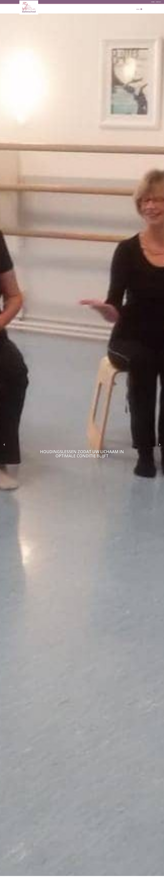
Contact (158, 2)
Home (153, 2)
